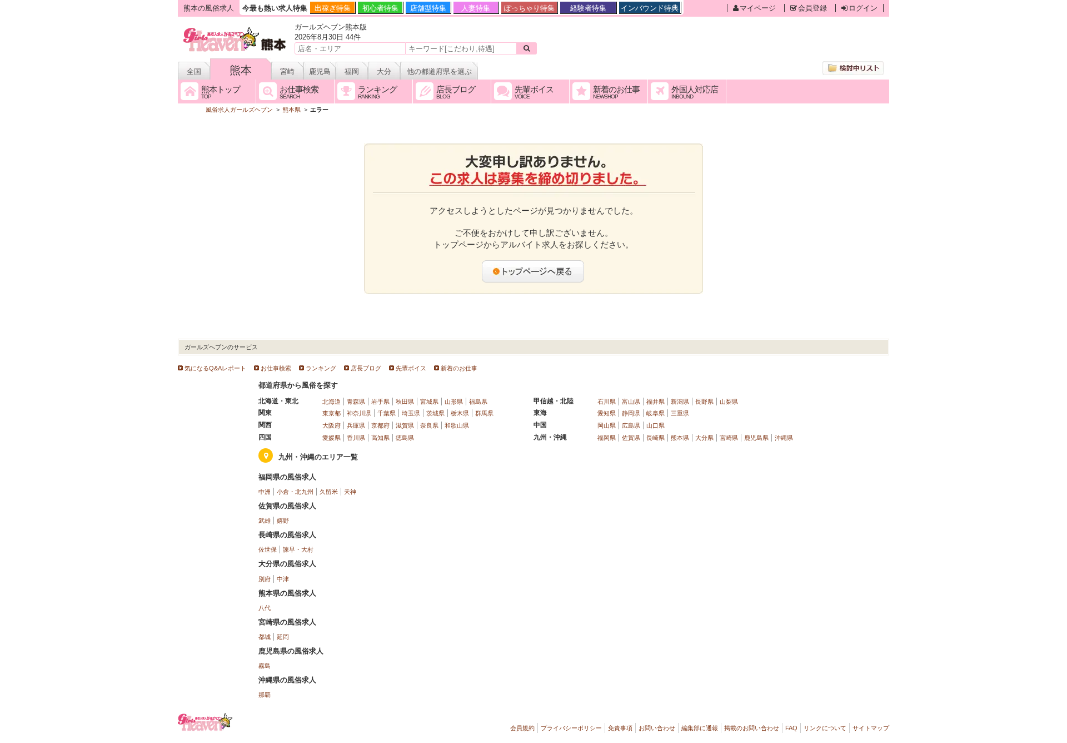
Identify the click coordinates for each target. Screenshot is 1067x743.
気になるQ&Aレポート (215, 368)
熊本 (241, 70)
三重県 (680, 413)
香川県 (356, 437)
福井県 (655, 401)
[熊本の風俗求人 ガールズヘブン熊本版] (235, 29)
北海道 (331, 401)
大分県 (704, 437)
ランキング (321, 368)
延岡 (283, 636)
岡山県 (606, 425)
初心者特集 (380, 8)
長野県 (704, 401)
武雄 (264, 520)
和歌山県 (457, 425)
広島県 (631, 425)
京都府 (380, 425)
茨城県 (435, 413)
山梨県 (729, 401)
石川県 (606, 401)
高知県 (380, 437)
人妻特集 (475, 8)
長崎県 (655, 437)
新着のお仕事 (459, 368)
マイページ (758, 8)
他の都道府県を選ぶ (439, 71)
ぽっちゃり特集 (529, 8)
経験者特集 (588, 8)
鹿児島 (320, 71)
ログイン (863, 8)
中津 (283, 579)
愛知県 (606, 413)
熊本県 (680, 437)
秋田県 (405, 401)
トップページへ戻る (533, 271)
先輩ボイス (411, 368)
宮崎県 (729, 437)
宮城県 (429, 401)
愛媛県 (331, 437)
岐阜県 (655, 413)
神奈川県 (359, 413)
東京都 (331, 413)
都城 (264, 636)
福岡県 (606, 437)
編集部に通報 (699, 728)
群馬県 (484, 413)
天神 (350, 491)
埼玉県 (411, 413)
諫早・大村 (298, 549)
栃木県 (460, 413)
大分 (384, 71)
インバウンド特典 (650, 8)
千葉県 (386, 413)
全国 (194, 71)
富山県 (631, 401)
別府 (264, 579)
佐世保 (267, 549)
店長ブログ (366, 368)
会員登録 (812, 8)
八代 (264, 608)
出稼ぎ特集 (333, 8)
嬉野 (283, 520)
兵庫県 (356, 425)
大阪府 (331, 425)
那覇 (264, 694)
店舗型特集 (428, 8)
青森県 (356, 401)
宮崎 (287, 71)
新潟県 (680, 401)
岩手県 (380, 401)
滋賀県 (405, 425)
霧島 (264, 665)
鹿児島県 (756, 437)
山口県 (655, 425)
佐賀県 (631, 437)
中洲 (264, 491)
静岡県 (631, 413)
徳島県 (405, 437)
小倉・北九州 (295, 491)
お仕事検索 (276, 368)
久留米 (329, 491)
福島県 (478, 401)
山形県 (454, 401)
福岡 (352, 71)
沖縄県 (784, 437)
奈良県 (429, 425)
